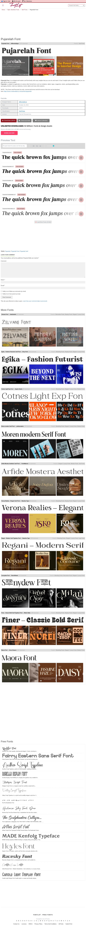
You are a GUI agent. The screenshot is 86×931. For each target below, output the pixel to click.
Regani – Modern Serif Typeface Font (11, 538)
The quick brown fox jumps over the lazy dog (42, 157)
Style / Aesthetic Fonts (13, 9)
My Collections (28, 1)
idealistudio (13, 314)
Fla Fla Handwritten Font (18, 800)
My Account (17, 1)
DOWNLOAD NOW (9, 133)
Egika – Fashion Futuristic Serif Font (11, 351)
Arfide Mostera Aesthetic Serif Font (10, 463)
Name (3, 279)
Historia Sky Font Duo (19, 808)
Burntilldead (14, 575)
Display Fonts (68, 314)
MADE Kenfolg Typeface (31, 836)
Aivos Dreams (12, 650)
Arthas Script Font (15, 827)
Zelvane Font (4, 314)
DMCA (30, 924)
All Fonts (61, 924)
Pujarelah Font (5, 43)
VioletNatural (24, 463)
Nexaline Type (25, 501)
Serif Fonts (24, 9)
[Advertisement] (43, 22)
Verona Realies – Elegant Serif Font (10, 501)
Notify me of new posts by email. (11, 294)
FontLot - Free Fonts (43, 915)
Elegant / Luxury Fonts (79, 314)
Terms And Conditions (51, 924)
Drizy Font (25, 351)
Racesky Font (17, 856)
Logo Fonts (82, 538)
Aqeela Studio (18, 389)
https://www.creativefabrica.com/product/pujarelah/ (18, 91)
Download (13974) (9, 120)
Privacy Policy (38, 924)
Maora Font (4, 650)
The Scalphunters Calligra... (21, 818)
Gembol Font (9, 748)
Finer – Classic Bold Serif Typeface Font (11, 612)
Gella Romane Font (12, 865)
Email (3, 285)
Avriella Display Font (14, 774)
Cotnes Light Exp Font (7, 389)
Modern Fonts (81, 389)
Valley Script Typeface (14, 791)
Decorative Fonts (60, 314)
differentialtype (15, 43)
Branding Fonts (60, 351)
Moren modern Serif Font (8, 426)
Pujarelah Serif (24, 251)
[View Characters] (81, 157)
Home (3, 9)
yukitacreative (20, 426)
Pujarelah (7, 251)
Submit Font (69, 924)
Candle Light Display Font (21, 874)
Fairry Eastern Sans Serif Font (38, 756)
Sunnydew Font (5, 575)
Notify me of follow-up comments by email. (14, 291)
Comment (3, 261)
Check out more (25, 120)
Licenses (24, 924)
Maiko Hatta (27, 612)
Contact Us (16, 924)
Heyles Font (18, 846)
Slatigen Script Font (14, 782)
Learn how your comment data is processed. (35, 301)
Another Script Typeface (22, 765)
